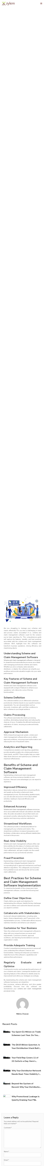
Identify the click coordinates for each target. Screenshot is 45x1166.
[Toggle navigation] (41, 3)
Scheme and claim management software (18, 660)
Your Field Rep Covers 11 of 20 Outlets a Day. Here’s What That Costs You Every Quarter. (25, 1059)
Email (6, 1160)
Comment (8, 1128)
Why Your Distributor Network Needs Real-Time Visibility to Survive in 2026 (26, 1072)
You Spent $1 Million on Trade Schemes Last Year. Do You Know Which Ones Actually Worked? (26, 1033)
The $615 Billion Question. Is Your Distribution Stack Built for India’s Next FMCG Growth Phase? (26, 1046)
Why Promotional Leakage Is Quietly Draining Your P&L (26, 1098)
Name (6, 1152)
